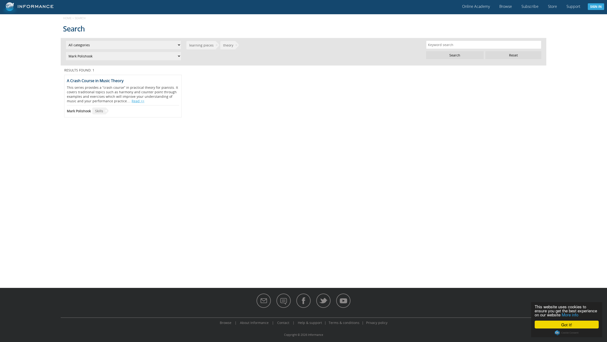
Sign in (596, 7)
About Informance (254, 322)
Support (573, 6)
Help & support (310, 322)
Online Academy (476, 6)
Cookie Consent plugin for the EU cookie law (567, 332)
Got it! (566, 325)
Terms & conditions (344, 322)
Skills (99, 111)
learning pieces (201, 45)
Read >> (138, 101)
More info (570, 315)
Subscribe (529, 6)
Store (552, 6)
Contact (283, 322)
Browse (505, 6)
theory (228, 45)
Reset (513, 55)
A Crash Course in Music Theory (95, 80)
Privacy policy (376, 322)
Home (67, 18)
